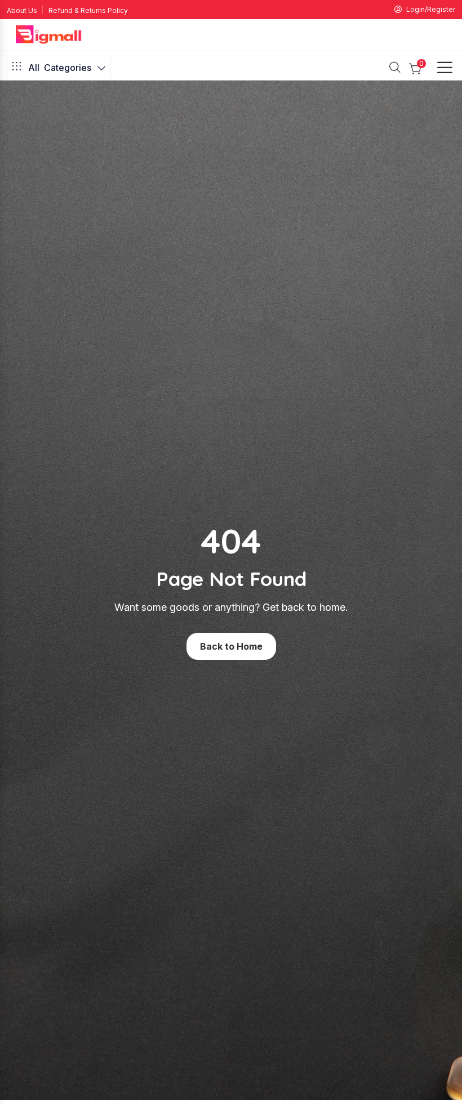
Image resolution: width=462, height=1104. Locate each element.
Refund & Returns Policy (88, 10)
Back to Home (231, 646)
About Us (22, 10)
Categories (59, 67)
